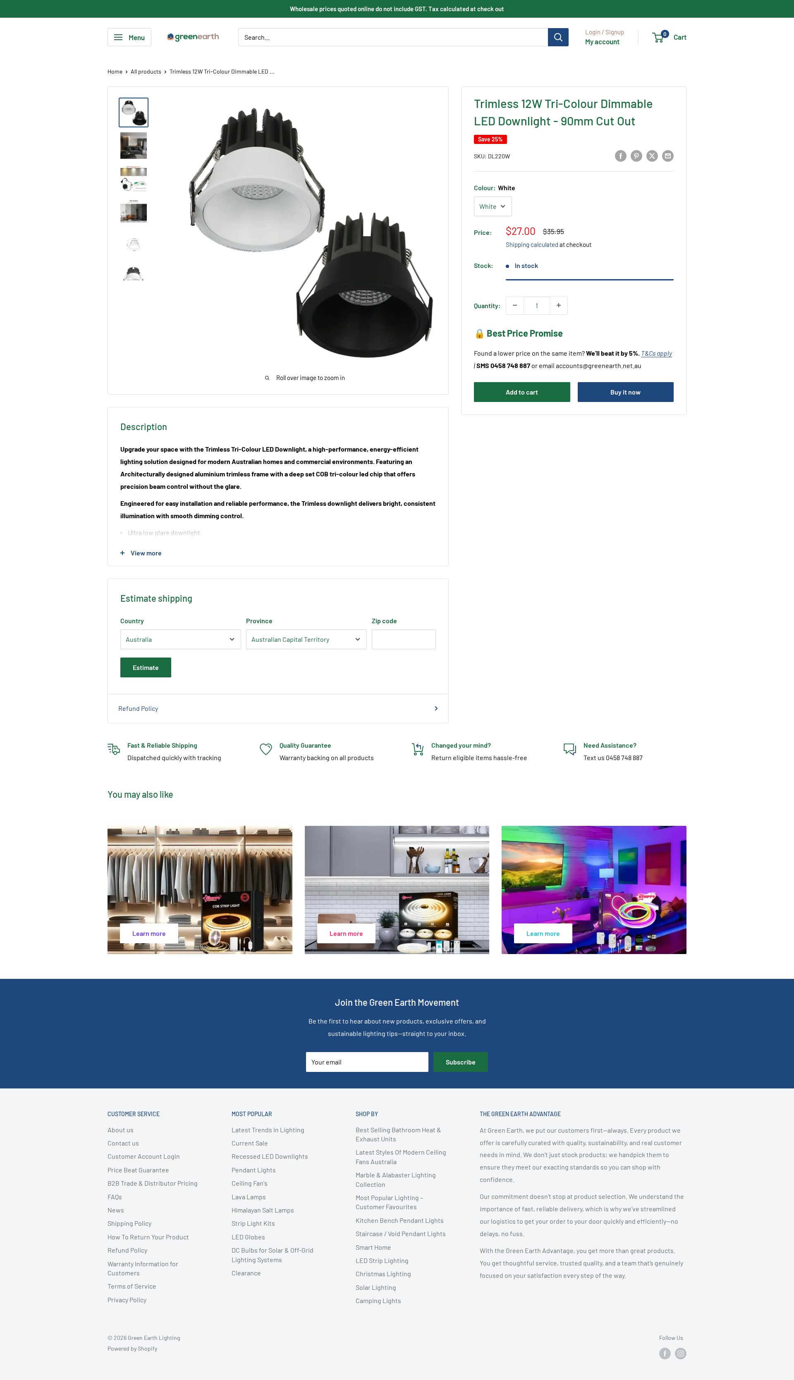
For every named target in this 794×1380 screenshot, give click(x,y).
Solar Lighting (376, 1287)
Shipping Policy (129, 1223)
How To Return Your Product (148, 1237)
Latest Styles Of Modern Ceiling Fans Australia (401, 1156)
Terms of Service (132, 1286)
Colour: (494, 187)
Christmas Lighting (383, 1273)
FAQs (115, 1197)
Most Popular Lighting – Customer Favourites (389, 1201)
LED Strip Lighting (382, 1260)
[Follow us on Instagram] (680, 1353)
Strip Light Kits (253, 1223)
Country (132, 620)
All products (146, 71)
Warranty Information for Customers (143, 1268)
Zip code (384, 620)
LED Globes (248, 1237)
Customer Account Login (144, 1156)
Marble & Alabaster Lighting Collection (396, 1179)
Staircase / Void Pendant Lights (401, 1233)
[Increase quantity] (558, 305)
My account (602, 41)
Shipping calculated (532, 244)
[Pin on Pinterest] (636, 155)
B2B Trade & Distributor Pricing (153, 1183)
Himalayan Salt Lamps (263, 1210)
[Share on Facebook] (621, 155)
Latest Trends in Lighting (268, 1130)
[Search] (558, 37)
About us (121, 1130)
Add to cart (522, 392)
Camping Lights (378, 1300)
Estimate (146, 667)
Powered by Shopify (132, 1348)
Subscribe (461, 1062)
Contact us (123, 1143)
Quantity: (487, 305)
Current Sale (250, 1143)
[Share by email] (668, 155)
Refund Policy (138, 708)
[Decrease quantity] (515, 305)
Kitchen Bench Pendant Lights (400, 1220)
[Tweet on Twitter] (652, 155)
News (116, 1210)
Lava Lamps (249, 1197)
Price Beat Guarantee (138, 1170)
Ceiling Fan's (250, 1183)
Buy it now (625, 392)
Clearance (246, 1273)
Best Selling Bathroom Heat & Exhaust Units (398, 1134)
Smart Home (373, 1247)
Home (115, 71)
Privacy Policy (127, 1299)
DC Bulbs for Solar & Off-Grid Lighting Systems (272, 1254)
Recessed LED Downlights (270, 1156)
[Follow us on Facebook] (665, 1353)
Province (259, 620)
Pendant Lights (254, 1170)
